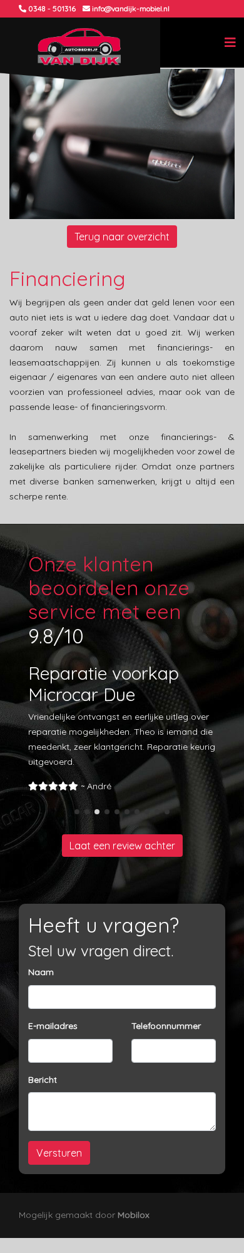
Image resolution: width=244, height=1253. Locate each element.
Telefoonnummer (166, 1025)
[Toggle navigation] (230, 42)
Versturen (59, 1153)
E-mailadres (53, 1025)
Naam (41, 972)
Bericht (42, 1079)
